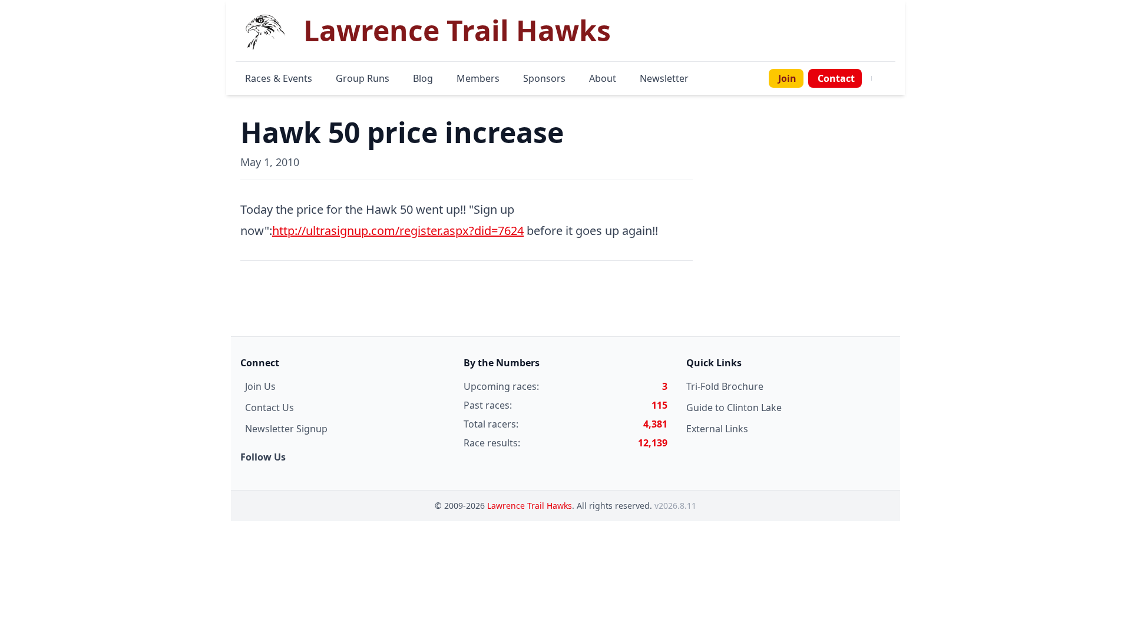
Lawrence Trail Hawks (529, 505)
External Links (717, 428)
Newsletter (664, 78)
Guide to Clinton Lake (734, 407)
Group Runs (362, 78)
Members (478, 78)
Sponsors (544, 78)
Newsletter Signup (286, 428)
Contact (836, 78)
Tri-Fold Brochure (724, 386)
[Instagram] (886, 78)
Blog (423, 78)
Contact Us (269, 407)
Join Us (260, 386)
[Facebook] (879, 78)
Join (787, 78)
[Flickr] (893, 78)
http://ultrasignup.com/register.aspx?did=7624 (398, 230)
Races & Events (278, 78)
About (602, 78)
